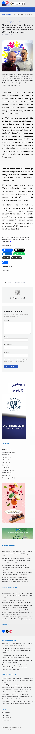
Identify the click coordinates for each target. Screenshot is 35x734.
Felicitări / (5, 462)
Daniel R (4, 593)
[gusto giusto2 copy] (13, 503)
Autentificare (6, 712)
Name (6, 337)
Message (7, 320)
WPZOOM (10, 730)
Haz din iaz (5, 465)
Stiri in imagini (17, 22)
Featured (4, 457)
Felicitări (4, 460)
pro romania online (19, 282)
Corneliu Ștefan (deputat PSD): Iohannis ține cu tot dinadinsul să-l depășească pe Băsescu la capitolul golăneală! (17, 612)
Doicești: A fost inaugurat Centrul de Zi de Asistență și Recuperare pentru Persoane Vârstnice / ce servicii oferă (14, 579)
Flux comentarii (6, 718)
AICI (11, 241)
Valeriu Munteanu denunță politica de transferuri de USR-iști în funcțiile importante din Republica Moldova (17, 561)
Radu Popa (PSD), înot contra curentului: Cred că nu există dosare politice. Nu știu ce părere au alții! (17, 595)
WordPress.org (6, 720)
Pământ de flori (6, 470)
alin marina (10, 282)
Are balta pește (7, 22)
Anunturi (4, 449)
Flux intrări (5, 715)
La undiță (4, 467)
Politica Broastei (17, 298)
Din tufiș (4, 454)
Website (7, 352)
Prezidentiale (6, 473)
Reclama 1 (5, 475)
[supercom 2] (17, 534)
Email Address (8, 344)
